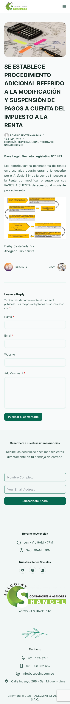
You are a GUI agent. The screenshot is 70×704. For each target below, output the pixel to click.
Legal (35, 142)
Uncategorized (14, 145)
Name (9, 317)
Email (8, 335)
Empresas (24, 142)
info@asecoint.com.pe (38, 673)
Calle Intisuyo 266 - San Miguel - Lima (38, 681)
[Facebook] (22, 570)
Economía (10, 142)
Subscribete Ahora (35, 501)
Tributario (46, 142)
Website (9, 354)
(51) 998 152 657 (38, 666)
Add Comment (14, 373)
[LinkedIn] (42, 570)
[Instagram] (32, 570)
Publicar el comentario (23, 417)
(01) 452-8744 (38, 658)
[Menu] (64, 6)
